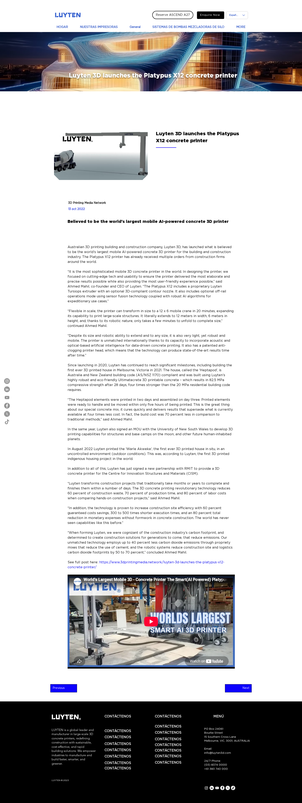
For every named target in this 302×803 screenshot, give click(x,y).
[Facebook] (7, 406)
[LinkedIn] (7, 389)
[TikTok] (7, 422)
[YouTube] (7, 397)
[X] (7, 414)
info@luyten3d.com (217, 753)
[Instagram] (7, 381)
